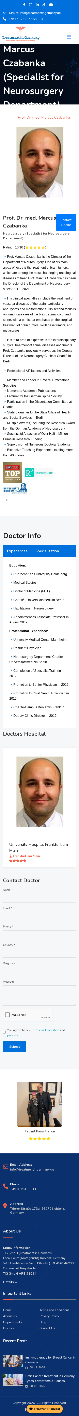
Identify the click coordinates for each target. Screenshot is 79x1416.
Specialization (47, 551)
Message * (10, 982)
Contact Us (47, 1328)
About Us (10, 1316)
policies (12, 1035)
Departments (12, 1322)
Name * (8, 890)
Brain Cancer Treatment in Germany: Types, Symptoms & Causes (50, 1378)
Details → (10, 1282)
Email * (7, 908)
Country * (9, 945)
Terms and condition (45, 1030)
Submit (14, 1047)
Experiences (17, 551)
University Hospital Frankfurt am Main (38, 847)
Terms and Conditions (54, 1310)
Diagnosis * (10, 963)
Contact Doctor (66, 222)
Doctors (8, 1328)
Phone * (8, 927)
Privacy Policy (49, 1316)
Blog (43, 1322)
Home (7, 1310)
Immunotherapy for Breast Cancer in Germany (50, 1360)
